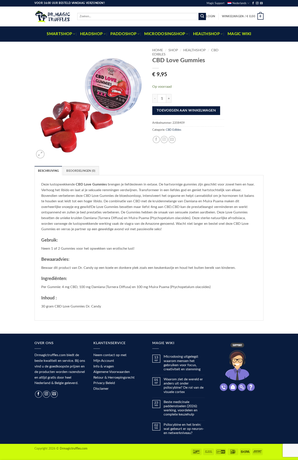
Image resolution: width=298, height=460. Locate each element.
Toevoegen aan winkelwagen (186, 110)
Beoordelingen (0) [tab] (80, 171)
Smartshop (59, 34)
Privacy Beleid (104, 383)
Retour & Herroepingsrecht (114, 377)
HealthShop (206, 34)
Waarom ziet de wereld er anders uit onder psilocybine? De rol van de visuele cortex (184, 386)
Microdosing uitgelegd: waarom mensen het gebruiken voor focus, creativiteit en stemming (182, 363)
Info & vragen (103, 366)
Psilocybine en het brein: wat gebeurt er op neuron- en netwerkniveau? (184, 429)
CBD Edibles (173, 130)
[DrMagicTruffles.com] (52, 16)
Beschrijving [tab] (48, 171)
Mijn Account (103, 360)
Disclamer (101, 388)
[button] (210, 16)
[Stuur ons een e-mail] (261, 3)
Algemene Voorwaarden (111, 372)
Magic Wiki (239, 34)
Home (157, 50)
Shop (173, 50)
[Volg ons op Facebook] (253, 3)
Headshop (91, 34)
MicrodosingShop (164, 34)
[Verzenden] (202, 16)
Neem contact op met (110, 355)
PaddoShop (123, 34)
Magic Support (215, 3)
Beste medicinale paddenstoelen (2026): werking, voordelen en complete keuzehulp (180, 408)
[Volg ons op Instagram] (257, 3)
